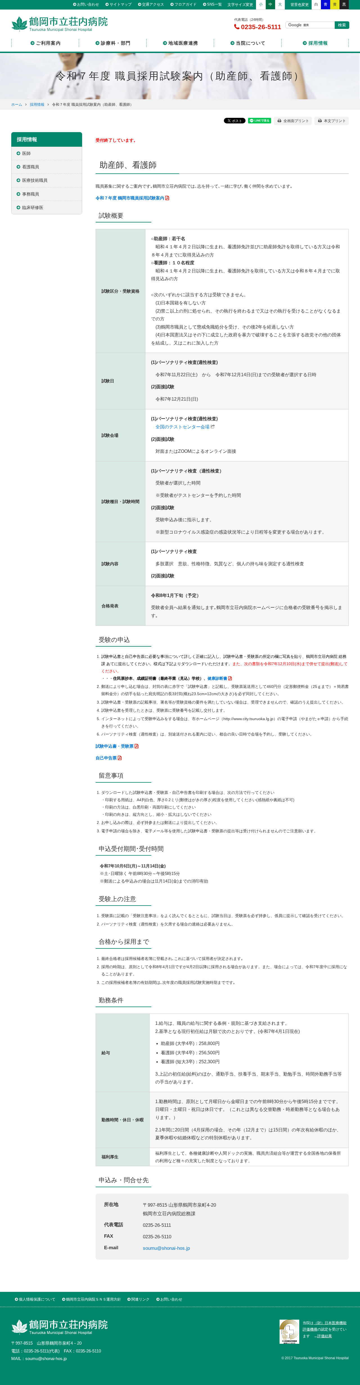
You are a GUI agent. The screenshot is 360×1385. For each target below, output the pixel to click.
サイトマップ (121, 4)
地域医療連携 (183, 43)
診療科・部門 (116, 43)
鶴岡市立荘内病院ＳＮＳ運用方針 (93, 1299)
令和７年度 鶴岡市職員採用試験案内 (130, 198)
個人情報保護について (37, 1299)
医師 (26, 153)
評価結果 (324, 1336)
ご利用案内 (48, 43)
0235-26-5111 (260, 27)
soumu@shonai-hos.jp (166, 1248)
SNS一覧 (214, 4)
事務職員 (30, 194)
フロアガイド (186, 4)
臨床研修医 (32, 207)
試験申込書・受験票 (115, 746)
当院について (251, 43)
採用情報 (318, 43)
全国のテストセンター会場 (183, 426)
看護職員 (30, 166)
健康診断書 (217, 678)
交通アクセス (153, 4)
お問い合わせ (88, 4)
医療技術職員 (35, 180)
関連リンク (140, 1299)
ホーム (16, 104)
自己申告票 (106, 757)
